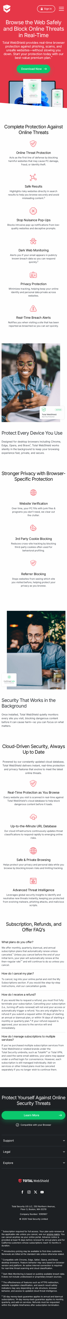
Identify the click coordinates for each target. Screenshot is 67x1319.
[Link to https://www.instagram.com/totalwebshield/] (29, 1192)
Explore (8, 1163)
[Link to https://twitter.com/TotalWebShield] (35, 1192)
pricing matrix (53, 1234)
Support (8, 1140)
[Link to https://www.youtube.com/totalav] (42, 1192)
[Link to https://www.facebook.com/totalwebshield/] (22, 1192)
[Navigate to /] (6, 9)
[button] (46, 8)
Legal (6, 1151)
